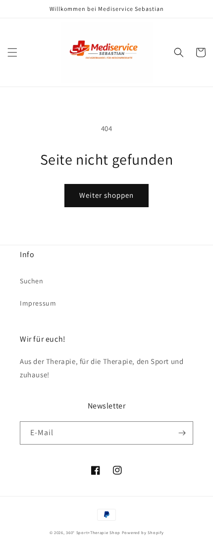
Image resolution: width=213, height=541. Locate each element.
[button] (12, 52)
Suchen (32, 280)
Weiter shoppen (106, 195)
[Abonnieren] (182, 433)
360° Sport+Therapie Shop (93, 532)
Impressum (38, 303)
